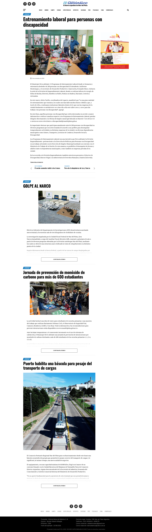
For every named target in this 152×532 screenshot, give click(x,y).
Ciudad (59, 10)
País (89, 10)
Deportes (75, 10)
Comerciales (109, 10)
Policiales (96, 10)
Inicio (40, 10)
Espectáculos (67, 10)
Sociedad (83, 10)
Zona (102, 10)
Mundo (46, 10)
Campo (52, 10)
